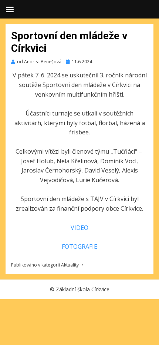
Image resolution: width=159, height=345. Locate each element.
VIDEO (79, 228)
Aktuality (70, 265)
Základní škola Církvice (82, 289)
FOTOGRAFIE (79, 246)
